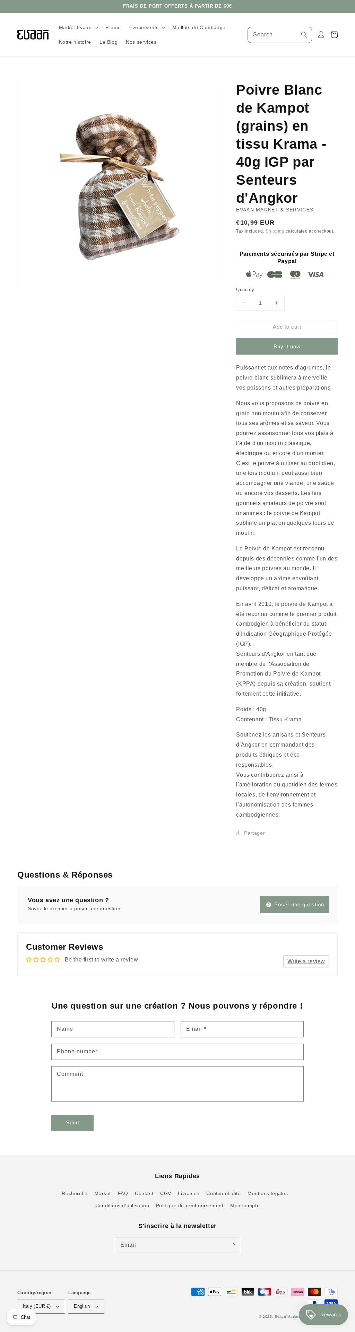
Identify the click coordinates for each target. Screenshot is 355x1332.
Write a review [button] (306, 961)
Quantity (245, 289)
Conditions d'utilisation (122, 1205)
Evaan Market (288, 1316)
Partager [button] (254, 833)
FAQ (123, 1193)
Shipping (275, 231)
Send (72, 1122)
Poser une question (298, 904)
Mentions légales (268, 1193)
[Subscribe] (232, 1245)
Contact (144, 1193)
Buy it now (287, 346)
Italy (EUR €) (37, 1306)
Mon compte (245, 1205)
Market (102, 1193)
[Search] (304, 34)
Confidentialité (223, 1193)
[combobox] (280, 35)
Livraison (188, 1193)
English (82, 1306)
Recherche (74, 1193)
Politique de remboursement (190, 1205)
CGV (165, 1193)
